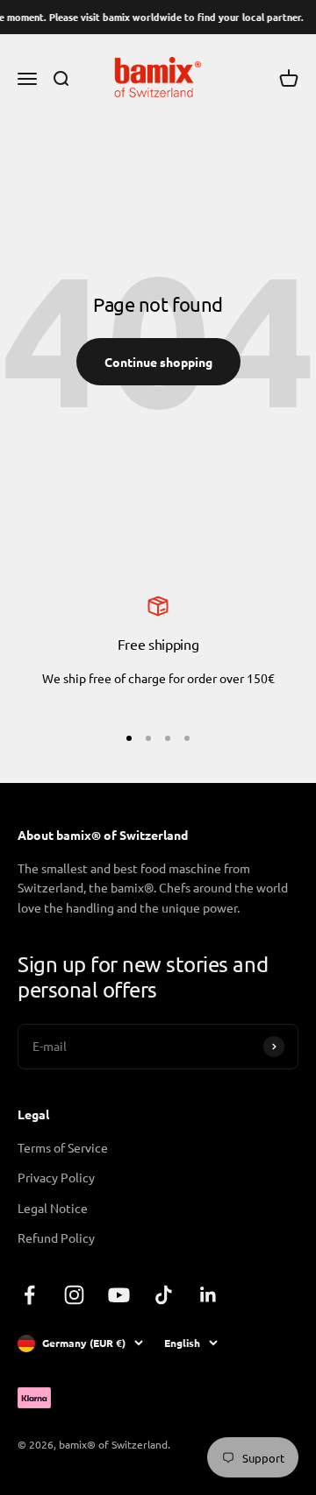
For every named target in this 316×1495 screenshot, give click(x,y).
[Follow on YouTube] (119, 1295)
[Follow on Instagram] (74, 1295)
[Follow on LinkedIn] (208, 1295)
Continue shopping (158, 362)
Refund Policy (56, 1237)
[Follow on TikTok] (164, 1295)
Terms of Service (63, 1147)
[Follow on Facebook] (29, 1295)
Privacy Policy (56, 1177)
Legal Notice (53, 1208)
